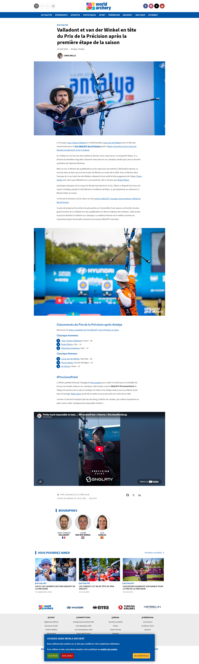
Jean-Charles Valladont (71, 340)
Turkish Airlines (126, 607)
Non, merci (67, 655)
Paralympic (47, 6)
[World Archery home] (47, 607)
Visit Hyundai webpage (75, 607)
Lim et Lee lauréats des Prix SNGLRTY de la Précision (55, 587)
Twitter (156, 6)
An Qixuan (65, 366)
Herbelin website (152, 607)
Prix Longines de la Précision (74, 494)
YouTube (162, 6)
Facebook (145, 6)
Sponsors (147, 630)
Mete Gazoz (76, 393)
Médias (116, 617)
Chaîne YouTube (115, 630)
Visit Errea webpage (100, 607)
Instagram (151, 6)
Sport (102, 15)
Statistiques (89, 15)
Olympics (42, 6)
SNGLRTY (93, 498)
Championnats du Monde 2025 (83, 622)
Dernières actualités (153, 552)
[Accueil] (98, 6)
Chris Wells (70, 55)
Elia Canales (95, 382)
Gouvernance (147, 622)
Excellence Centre (148, 626)
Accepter (52, 655)
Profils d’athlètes (51, 630)
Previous (32, 576)
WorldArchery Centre (53, 6)
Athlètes (75, 15)
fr (36, 6)
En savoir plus (141, 655)
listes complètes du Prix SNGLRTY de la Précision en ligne (94, 330)
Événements (61, 15)
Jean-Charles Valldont (76, 142)
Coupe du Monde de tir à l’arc (71, 498)
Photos (115, 626)
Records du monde (51, 626)
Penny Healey (67, 362)
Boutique (140, 15)
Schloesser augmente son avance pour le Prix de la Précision (143, 587)
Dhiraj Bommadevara (70, 348)
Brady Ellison (123, 180)
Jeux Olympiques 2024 (83, 626)
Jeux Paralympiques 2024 (83, 630)
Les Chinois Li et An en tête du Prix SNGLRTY (96, 587)
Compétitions (84, 617)
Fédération (114, 15)
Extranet (153, 15)
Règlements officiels (51, 622)
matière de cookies (108, 649)
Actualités (46, 15)
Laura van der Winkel (112, 142)
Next (167, 576)
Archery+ (127, 15)
